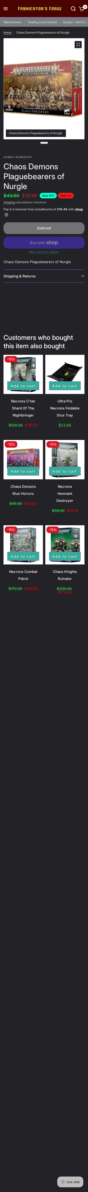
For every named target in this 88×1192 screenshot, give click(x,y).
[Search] (73, 8)
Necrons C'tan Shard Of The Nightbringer (23, 408)
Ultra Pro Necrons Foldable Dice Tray (65, 408)
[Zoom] (78, 44)
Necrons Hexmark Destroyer (64, 493)
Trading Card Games (42, 22)
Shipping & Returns (20, 276)
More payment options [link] (44, 251)
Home (7, 32)
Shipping (9, 202)
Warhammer (12, 22)
